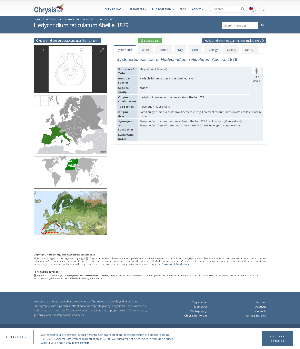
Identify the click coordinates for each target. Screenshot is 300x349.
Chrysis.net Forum (195, 315)
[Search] (243, 8)
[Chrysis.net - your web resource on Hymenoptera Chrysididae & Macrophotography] (49, 8)
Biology (213, 50)
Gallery (231, 50)
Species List (107, 19)
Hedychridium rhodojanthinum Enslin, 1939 (233, 40)
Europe (163, 50)
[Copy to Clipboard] (35, 275)
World (146, 50)
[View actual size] (82, 50)
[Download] (92, 50)
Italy (180, 50)
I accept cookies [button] (277, 338)
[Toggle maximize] (102, 50)
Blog (183, 9)
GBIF (195, 50)
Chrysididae (113, 9)
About (196, 9)
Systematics (125, 50)
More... (249, 50)
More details (80, 343)
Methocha (200, 306)
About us (260, 306)
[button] (70, 123)
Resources (136, 9)
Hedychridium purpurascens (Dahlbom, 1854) (68, 40)
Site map (261, 302)
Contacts (260, 311)
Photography (161, 9)
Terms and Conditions (175, 263)
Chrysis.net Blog (256, 315)
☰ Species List (150, 40)
